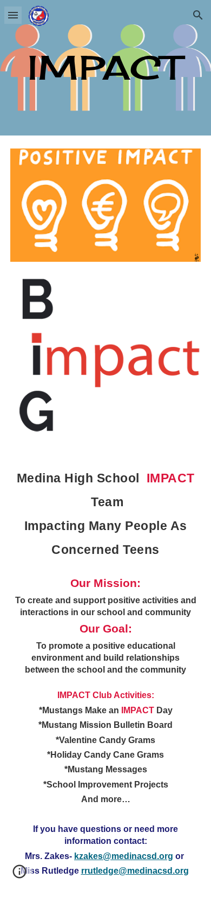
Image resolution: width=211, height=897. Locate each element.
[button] (13, 15)
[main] (105, 67)
